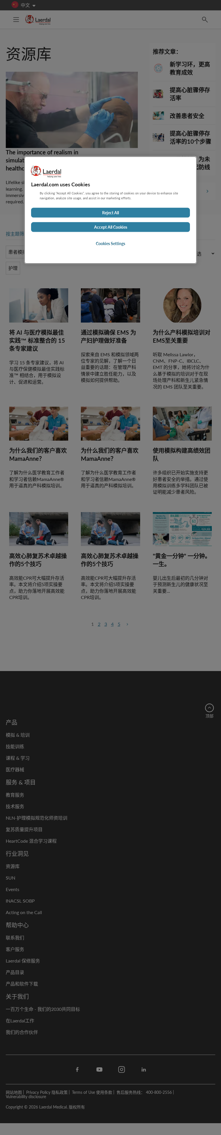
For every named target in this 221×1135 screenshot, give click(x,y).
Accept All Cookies (110, 227)
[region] (110, 210)
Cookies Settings (110, 244)
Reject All (110, 213)
